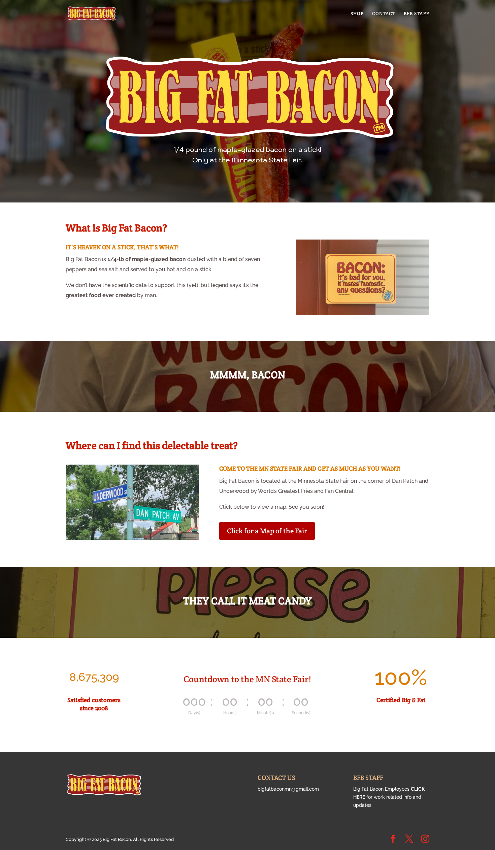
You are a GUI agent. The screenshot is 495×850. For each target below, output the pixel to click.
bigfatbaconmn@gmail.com (288, 789)
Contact (383, 14)
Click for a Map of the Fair (267, 530)
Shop (357, 14)
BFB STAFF (416, 14)
